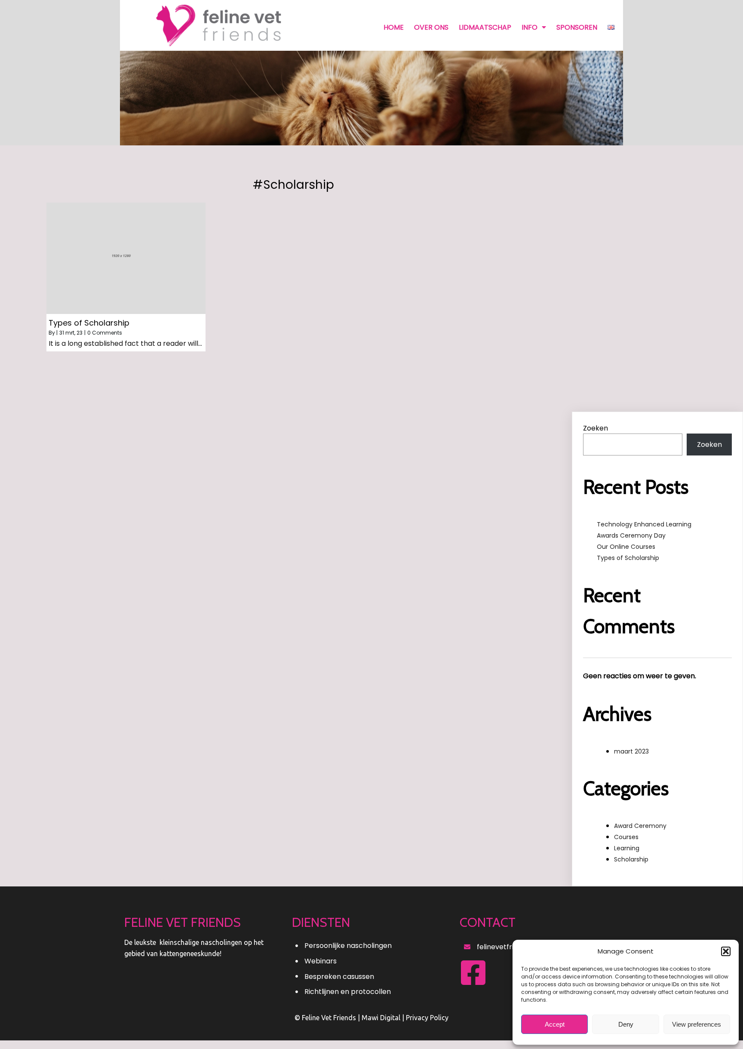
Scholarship (631, 859)
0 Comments (104, 332)
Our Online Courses (626, 546)
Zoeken (595, 428)
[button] (726, 951)
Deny (625, 1024)
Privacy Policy (427, 1017)
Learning (626, 848)
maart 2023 (631, 751)
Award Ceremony (640, 825)
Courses (626, 837)
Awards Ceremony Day (631, 535)
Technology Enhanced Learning (644, 524)
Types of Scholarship (628, 558)
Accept (555, 1024)
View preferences (696, 1024)
